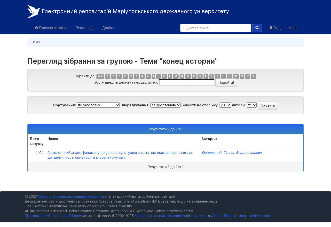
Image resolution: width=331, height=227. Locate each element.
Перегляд (84, 28)
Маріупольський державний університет (72, 196)
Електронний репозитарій (134, 11)
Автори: (239, 105)
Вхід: (278, 28)
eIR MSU (36, 42)
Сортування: (64, 105)
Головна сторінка (53, 28)
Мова (293, 28)
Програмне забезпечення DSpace (53, 216)
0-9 (100, 76)
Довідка (109, 28)
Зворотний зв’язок (254, 216)
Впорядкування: (135, 105)
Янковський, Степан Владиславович (232, 152)
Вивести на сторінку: (200, 105)
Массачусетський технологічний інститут (170, 216)
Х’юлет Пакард (223, 216)
